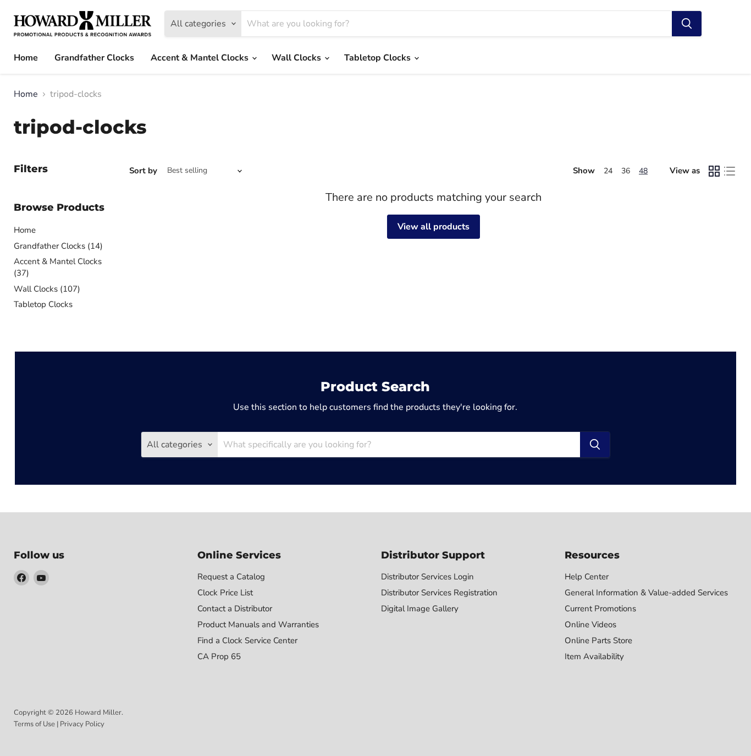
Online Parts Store (598, 640)
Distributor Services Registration (439, 592)
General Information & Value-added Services (646, 592)
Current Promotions (600, 608)
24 (608, 171)
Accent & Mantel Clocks (201, 58)
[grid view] (714, 171)
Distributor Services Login (427, 576)
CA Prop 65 (219, 656)
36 (625, 171)
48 (643, 171)
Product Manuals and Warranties (258, 624)
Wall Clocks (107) (47, 288)
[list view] (729, 171)
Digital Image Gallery (420, 608)
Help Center (587, 576)
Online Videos (590, 624)
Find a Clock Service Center (247, 640)
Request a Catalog (231, 576)
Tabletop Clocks (378, 58)
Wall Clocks (297, 58)
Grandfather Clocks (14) (58, 245)
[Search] (687, 23)
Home (26, 58)
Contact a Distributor (234, 608)
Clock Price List (225, 592)
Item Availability (594, 656)
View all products (433, 227)
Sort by (143, 171)
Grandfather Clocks (94, 58)
